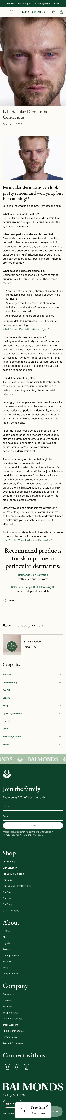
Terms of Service (29, 835)
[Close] (47, 1106)
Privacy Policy (10, 835)
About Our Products (13, 1030)
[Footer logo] (7, 774)
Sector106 (18, 1095)
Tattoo (6, 744)
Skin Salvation (10, 867)
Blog (5, 937)
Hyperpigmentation (12, 713)
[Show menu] (4, 12)
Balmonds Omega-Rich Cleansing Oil (33, 587)
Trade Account (10, 1024)
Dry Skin (7, 690)
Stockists (7, 1006)
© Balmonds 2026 (12, 1113)
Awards (6, 949)
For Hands (8, 898)
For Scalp (7, 904)
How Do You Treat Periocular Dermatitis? (27, 540)
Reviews (7, 961)
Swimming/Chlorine (12, 736)
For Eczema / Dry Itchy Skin (17, 886)
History (6, 931)
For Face (7, 892)
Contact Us (8, 994)
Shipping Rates (10, 1012)
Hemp (6, 705)
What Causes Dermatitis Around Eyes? (26, 329)
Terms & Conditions (13, 1043)
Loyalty (6, 943)
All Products (9, 861)
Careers (7, 1000)
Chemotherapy (10, 682)
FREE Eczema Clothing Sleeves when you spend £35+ (33, 3)
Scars (5, 728)
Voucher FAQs (10, 973)
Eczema (6, 698)
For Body (7, 880)
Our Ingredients (11, 955)
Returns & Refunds (12, 1018)
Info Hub (7, 674)
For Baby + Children (13, 873)
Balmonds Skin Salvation (33, 574)
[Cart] (61, 12)
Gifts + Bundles (11, 910)
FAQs (5, 967)
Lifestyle (7, 721)
